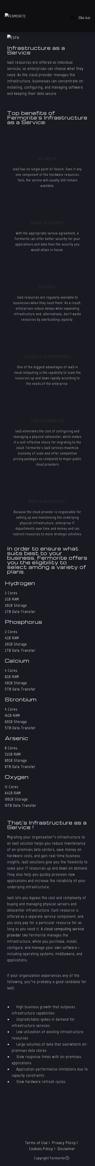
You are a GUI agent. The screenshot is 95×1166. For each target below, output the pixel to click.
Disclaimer (66, 1148)
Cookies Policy (41, 1148)
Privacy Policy (64, 1142)
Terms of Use (36, 1142)
